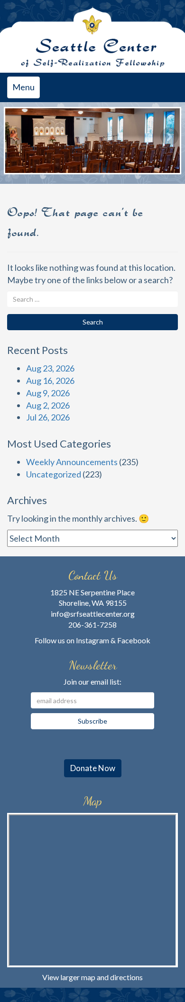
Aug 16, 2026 (50, 380)
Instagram (92, 640)
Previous (16, 136)
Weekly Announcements (72, 462)
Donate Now (92, 768)
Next (169, 136)
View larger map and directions (92, 977)
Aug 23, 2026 (50, 368)
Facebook (133, 640)
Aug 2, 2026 (48, 405)
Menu (26, 89)
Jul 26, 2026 (48, 417)
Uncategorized (53, 474)
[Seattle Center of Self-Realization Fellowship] (92, 36)
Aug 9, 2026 (48, 393)
